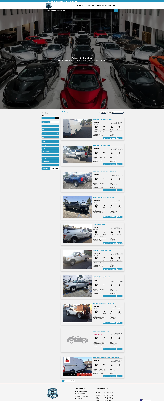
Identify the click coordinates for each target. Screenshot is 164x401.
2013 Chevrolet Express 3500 (102, 119)
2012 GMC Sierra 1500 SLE (101, 277)
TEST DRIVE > (113, 138)
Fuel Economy (46, 151)
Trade (92, 5)
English (143, 399)
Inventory (82, 5)
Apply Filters (46, 122)
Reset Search (55, 122)
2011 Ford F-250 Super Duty (102, 250)
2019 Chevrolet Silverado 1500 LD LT (104, 171)
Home (77, 5)
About (110, 5)
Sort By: (109, 112)
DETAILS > (119, 138)
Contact (115, 5)
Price (44, 148)
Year (44, 141)
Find (57, 118)
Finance (88, 5)
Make (44, 126)
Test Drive (104, 5)
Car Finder (98, 5)
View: (99, 112)
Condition (45, 155)
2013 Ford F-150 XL (99, 224)
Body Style (45, 158)
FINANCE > (105, 138)
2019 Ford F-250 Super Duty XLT (103, 198)
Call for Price (98, 334)
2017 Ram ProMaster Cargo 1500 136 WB (106, 357)
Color (44, 165)
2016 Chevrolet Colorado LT (102, 145)
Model (44, 133)
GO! (116, 10)
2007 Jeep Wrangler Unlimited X (103, 304)
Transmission (46, 161)
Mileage (44, 145)
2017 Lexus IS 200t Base (101, 331)
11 (71, 380)
